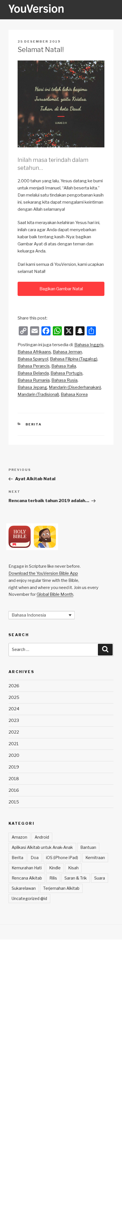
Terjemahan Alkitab (61, 888)
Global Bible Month (55, 594)
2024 (14, 708)
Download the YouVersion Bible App (43, 573)
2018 (14, 778)
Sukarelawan (24, 888)
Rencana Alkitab (27, 878)
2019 (14, 767)
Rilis (53, 878)
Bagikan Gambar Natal (61, 288)
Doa (35, 857)
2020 (14, 755)
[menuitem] (89, 345)
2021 (14, 743)
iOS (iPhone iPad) (62, 857)
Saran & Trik (75, 878)
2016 (14, 790)
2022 (14, 732)
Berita (34, 424)
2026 (14, 685)
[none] (42, 615)
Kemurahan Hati (27, 867)
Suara (99, 878)
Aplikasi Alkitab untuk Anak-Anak (42, 847)
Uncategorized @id (29, 898)
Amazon (19, 837)
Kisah (73, 867)
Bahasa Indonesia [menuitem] (29, 615)
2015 (14, 802)
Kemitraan (95, 857)
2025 (14, 697)
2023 (14, 720)
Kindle (55, 867)
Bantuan (88, 847)
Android (42, 837)
